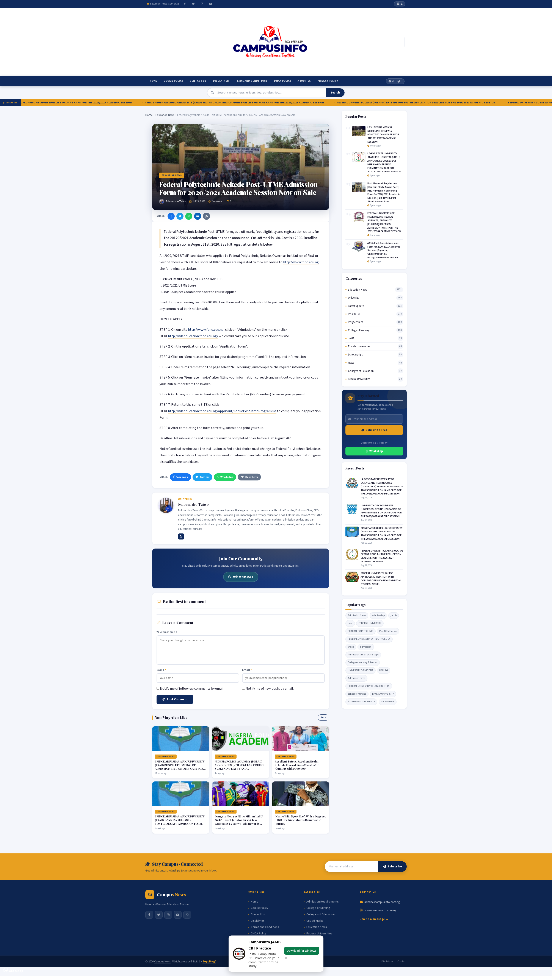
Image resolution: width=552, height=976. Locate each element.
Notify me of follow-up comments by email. (192, 688)
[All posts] (181, 536)
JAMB (351, 338)
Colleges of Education (361, 371)
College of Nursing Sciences (362, 662)
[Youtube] (210, 4)
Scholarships (355, 355)
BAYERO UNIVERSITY (383, 694)
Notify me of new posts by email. (270, 688)
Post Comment (177, 699)
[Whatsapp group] (187, 915)
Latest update (356, 306)
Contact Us (198, 81)
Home (153, 81)
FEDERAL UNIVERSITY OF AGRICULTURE (369, 686)
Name (161, 670)
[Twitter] (193, 4)
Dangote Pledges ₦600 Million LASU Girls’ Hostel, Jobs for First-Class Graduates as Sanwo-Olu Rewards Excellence (239, 821)
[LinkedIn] (197, 216)
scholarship (378, 615)
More (323, 717)
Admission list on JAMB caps (363, 654)
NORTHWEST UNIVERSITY (361, 701)
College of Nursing (358, 330)
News (351, 363)
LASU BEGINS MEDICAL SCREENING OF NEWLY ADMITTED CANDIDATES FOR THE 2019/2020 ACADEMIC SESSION (383, 135)
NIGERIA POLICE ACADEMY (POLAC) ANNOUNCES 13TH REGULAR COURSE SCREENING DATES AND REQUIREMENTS (239, 766)
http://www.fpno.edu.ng (301, 262)
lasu (350, 623)
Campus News (162, 962)
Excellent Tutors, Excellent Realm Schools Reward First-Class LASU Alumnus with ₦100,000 (296, 764)
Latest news (387, 701)
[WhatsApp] (188, 216)
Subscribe (395, 866)
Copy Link (251, 477)
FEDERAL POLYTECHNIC (360, 631)
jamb (394, 615)
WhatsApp (226, 477)
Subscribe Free (376, 430)
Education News (164, 115)
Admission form (356, 678)
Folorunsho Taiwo (176, 201)
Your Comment (167, 632)
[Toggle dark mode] (399, 3)
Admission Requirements (322, 902)
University (353, 298)
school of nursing (357, 694)
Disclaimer (221, 81)
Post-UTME (354, 314)
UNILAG (383, 670)
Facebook (182, 477)
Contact (402, 961)
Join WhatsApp (242, 577)
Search (335, 93)
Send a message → (375, 919)
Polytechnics (355, 322)
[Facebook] (185, 4)
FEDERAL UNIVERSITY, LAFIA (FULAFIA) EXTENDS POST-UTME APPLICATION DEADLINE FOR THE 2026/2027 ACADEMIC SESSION (377, 102)
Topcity (207, 962)
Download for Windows (302, 950)
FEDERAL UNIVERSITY (370, 623)
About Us (304, 81)
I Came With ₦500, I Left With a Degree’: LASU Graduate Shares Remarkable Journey (300, 819)
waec (351, 647)
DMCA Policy (282, 81)
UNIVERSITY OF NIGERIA (360, 670)
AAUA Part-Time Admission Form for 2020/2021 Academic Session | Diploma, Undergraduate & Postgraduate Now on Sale (383, 250)
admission (366, 647)
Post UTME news (388, 631)
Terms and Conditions (251, 81)
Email (247, 670)
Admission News (357, 615)
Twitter (204, 477)
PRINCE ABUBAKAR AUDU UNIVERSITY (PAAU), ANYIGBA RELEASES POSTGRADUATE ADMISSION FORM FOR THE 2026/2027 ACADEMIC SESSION (180, 823)
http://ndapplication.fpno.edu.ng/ (193, 336)
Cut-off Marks (314, 921)
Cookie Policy (173, 81)
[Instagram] (202, 4)
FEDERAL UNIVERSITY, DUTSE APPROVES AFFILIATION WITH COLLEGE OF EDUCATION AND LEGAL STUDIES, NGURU (381, 578)
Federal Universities (359, 379)
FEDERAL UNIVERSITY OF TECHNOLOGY (369, 639)
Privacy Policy (327, 81)
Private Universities (359, 346)
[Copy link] (206, 216)
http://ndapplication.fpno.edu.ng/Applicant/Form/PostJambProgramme (222, 411)
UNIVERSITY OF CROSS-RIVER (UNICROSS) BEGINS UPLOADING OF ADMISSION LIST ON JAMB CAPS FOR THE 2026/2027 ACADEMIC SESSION (381, 511)
